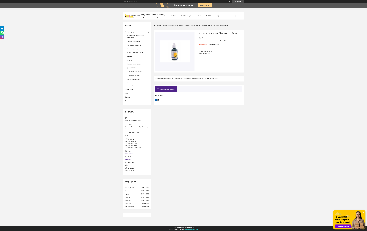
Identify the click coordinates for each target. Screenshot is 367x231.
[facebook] (156, 100)
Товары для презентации (135, 52)
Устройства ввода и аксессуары (133, 84)
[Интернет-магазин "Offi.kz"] (132, 16)
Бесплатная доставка (164, 78)
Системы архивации (133, 49)
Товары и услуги (186, 16)
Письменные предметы (134, 64)
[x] (158, 100)
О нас (199, 16)
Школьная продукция (133, 75)
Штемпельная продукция (192, 25)
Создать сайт (127, 1)
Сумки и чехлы (131, 68)
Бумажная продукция (133, 41)
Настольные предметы (175, 25)
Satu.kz (192, 227)
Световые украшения (133, 79)
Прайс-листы (129, 89)
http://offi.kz (129, 154)
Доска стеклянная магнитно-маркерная (136, 36)
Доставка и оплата (131, 101)
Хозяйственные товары (134, 71)
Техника (129, 56)
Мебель (129, 60)
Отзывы (127, 97)
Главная (173, 16)
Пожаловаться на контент (191, 229)
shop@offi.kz (129, 159)
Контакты (209, 16)
